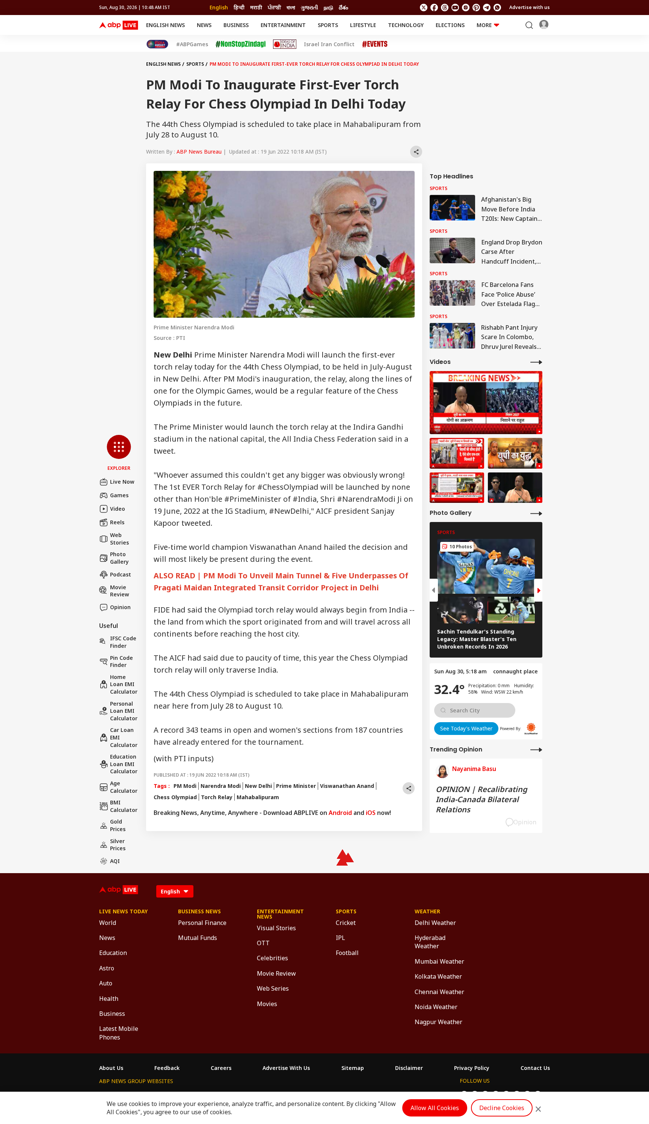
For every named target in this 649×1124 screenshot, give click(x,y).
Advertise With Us (286, 1068)
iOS (371, 813)
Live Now (122, 481)
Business (236, 25)
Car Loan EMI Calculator (123, 737)
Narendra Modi (221, 785)
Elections (450, 25)
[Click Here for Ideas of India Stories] (285, 44)
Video (117, 508)
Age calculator (123, 787)
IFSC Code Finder (123, 642)
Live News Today (123, 911)
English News (165, 25)
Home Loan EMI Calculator (123, 684)
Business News (199, 911)
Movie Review (119, 591)
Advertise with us (529, 7)
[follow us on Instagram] (465, 7)
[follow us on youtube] (455, 7)
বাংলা (291, 7)
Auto (105, 983)
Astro (106, 968)
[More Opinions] (536, 749)
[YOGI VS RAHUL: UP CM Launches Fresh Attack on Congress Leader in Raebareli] (486, 403)
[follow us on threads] (444, 7)
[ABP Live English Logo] (118, 25)
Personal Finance (202, 923)
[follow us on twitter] (423, 7)
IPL (340, 938)
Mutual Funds (197, 938)
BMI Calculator (123, 806)
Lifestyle (363, 25)
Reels (117, 522)
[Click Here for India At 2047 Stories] (157, 44)
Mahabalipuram (258, 797)
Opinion (120, 607)
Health (108, 998)
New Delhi (258, 785)
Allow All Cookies (435, 1108)
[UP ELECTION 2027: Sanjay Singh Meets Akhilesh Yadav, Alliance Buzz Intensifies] (515, 453)
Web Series (273, 988)
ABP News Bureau (199, 151)
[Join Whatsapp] (497, 7)
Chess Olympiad (175, 797)
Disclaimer (409, 1068)
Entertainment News (280, 914)
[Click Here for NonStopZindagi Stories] (241, 44)
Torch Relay (216, 797)
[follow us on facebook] (434, 7)
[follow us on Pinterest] (476, 7)
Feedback (167, 1068)
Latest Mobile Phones (118, 1032)
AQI (115, 860)
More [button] (484, 25)
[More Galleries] (536, 513)
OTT (263, 943)
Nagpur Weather (438, 1022)
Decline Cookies (501, 1108)
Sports (328, 25)
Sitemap (352, 1068)
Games (119, 495)
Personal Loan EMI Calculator (123, 711)
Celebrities (272, 958)
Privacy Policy (471, 1068)
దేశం (343, 7)
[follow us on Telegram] (486, 7)
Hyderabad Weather (430, 942)
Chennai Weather (439, 992)
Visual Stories (276, 928)
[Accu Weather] (531, 729)
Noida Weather (436, 1007)
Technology (406, 25)
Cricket (346, 923)
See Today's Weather (466, 728)
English (219, 7)
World (107, 923)
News (204, 25)
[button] (119, 453)
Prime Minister (296, 785)
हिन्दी (239, 7)
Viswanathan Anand (347, 785)
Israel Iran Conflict (329, 44)
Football (347, 953)
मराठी (256, 7)
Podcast (120, 574)
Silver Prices (117, 844)
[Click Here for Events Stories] (375, 44)
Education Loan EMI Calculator (123, 764)
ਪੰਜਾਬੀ (274, 7)
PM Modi (185, 785)
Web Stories (119, 538)
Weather (427, 911)
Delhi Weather (435, 923)
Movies (267, 1004)
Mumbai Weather (439, 961)
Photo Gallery (119, 558)
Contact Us (535, 1068)
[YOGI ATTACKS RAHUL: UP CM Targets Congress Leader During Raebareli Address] (515, 487)
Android (340, 813)
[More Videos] (536, 362)
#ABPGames (192, 44)
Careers (221, 1068)
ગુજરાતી (309, 7)
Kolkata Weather (438, 976)
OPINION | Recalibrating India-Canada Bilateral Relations (481, 799)
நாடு (328, 7)
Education (113, 953)
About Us (111, 1068)
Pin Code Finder (121, 661)
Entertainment (283, 25)
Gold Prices (117, 825)
